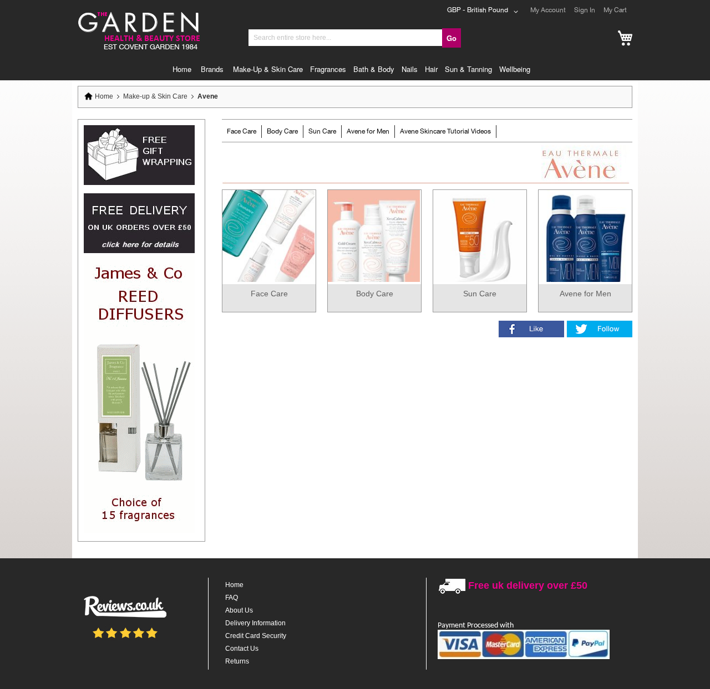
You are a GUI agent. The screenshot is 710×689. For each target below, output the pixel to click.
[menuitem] (185, 69)
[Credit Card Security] (524, 657)
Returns (237, 661)
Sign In (584, 10)
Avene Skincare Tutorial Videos (445, 131)
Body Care (282, 131)
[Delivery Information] (139, 251)
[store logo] (138, 13)
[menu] (355, 69)
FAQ (231, 597)
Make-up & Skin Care (156, 96)
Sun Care (322, 131)
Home (104, 96)
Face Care (241, 131)
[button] (484, 12)
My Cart (615, 10)
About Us (239, 610)
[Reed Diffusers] (139, 530)
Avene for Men (368, 131)
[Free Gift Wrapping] (139, 183)
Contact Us (241, 648)
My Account (548, 10)
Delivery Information (255, 623)
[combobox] (345, 37)
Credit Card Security (255, 636)
